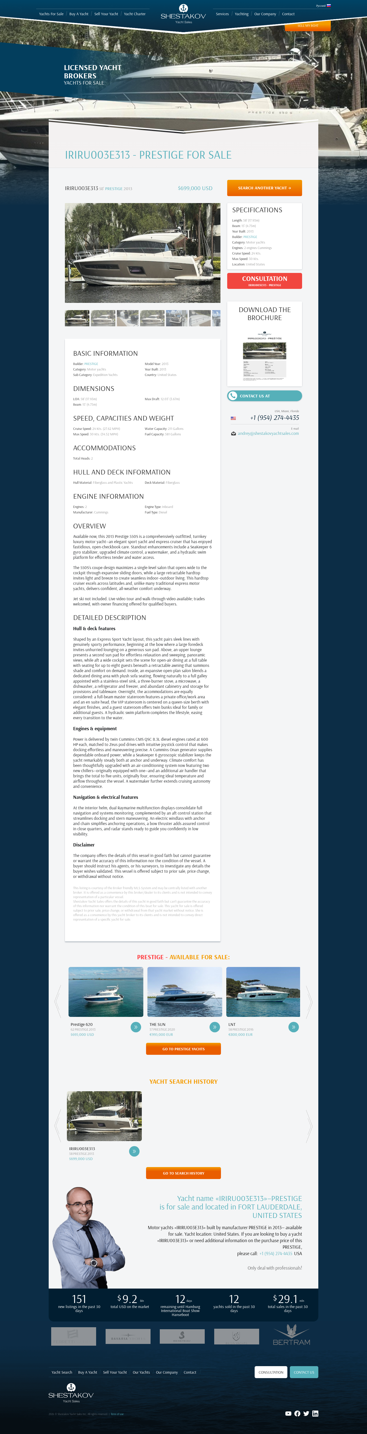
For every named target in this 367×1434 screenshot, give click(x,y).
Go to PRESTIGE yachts (184, 1048)
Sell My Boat (308, 25)
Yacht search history (184, 1081)
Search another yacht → (264, 188)
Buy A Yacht (87, 1372)
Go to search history (183, 1173)
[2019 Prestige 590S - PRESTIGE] (297, 1027)
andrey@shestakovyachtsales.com (268, 433)
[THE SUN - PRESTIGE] (139, 1027)
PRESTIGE (114, 188)
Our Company (167, 1372)
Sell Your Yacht (115, 1372)
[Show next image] (206, 252)
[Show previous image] (79, 252)
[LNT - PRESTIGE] (218, 1027)
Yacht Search (62, 1372)
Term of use (117, 1414)
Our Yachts (141, 1372)
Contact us (304, 1372)
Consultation (271, 1372)
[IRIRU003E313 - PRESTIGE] (134, 1151)
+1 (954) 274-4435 (274, 417)
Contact (190, 1372)
